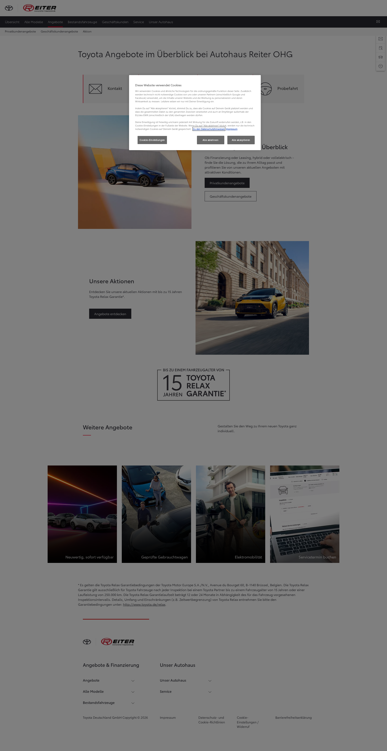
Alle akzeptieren (241, 139)
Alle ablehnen (210, 139)
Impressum (231, 128)
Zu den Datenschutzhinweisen (209, 128)
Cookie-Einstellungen (152, 139)
